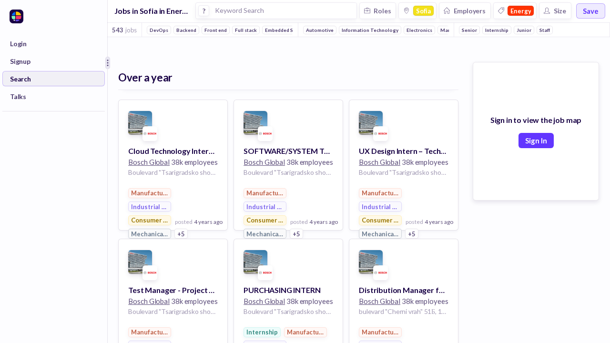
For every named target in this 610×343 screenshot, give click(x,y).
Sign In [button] (536, 140)
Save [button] (591, 11)
